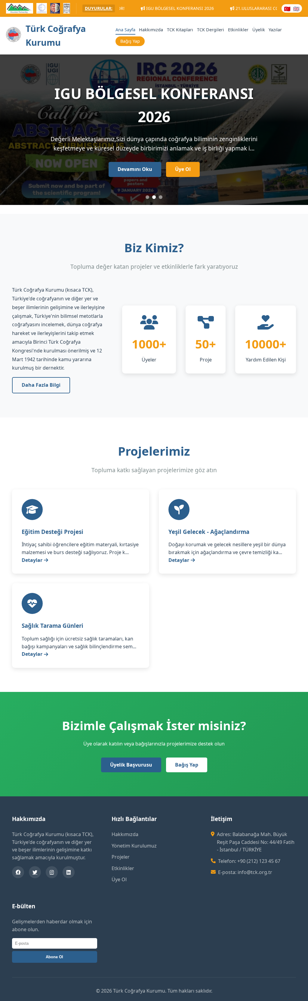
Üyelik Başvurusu (131, 764)
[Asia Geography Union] (55, 9)
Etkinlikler (238, 30)
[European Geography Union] (41, 9)
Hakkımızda (151, 30)
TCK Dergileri (210, 30)
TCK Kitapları (180, 30)
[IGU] (66, 9)
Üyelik (258, 30)
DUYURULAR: (98, 8)
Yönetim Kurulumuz (134, 845)
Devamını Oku (135, 153)
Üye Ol (183, 153)
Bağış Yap (130, 41)
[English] (296, 8)
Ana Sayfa (125, 30)
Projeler (121, 857)
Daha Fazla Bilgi (41, 385)
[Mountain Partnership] (19, 9)
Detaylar (32, 560)
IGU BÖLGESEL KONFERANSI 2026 (139, 8)
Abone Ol (54, 957)
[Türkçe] (287, 8)
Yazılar (275, 30)
